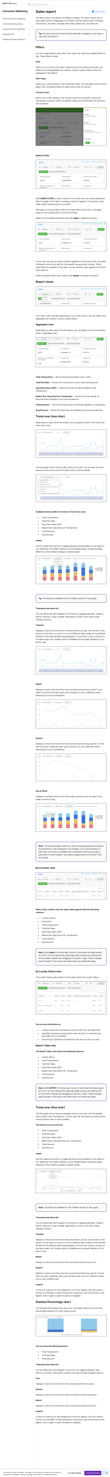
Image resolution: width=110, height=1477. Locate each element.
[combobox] (62, 4)
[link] (16, 18)
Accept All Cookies (93, 1473)
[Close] (106, 1473)
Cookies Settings (75, 1473)
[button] (16, 29)
